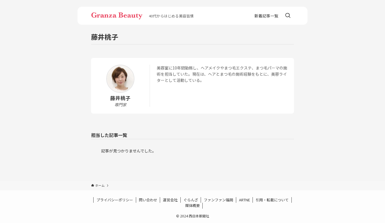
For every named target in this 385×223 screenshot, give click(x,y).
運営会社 (170, 199)
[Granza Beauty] (117, 15)
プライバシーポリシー (114, 199)
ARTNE (244, 199)
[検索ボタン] (288, 16)
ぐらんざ (190, 199)
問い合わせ (148, 199)
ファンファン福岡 (218, 199)
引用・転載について (272, 199)
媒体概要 (192, 205)
